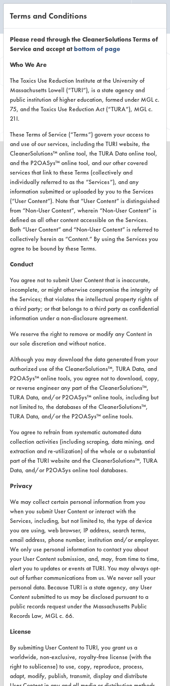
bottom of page (97, 49)
